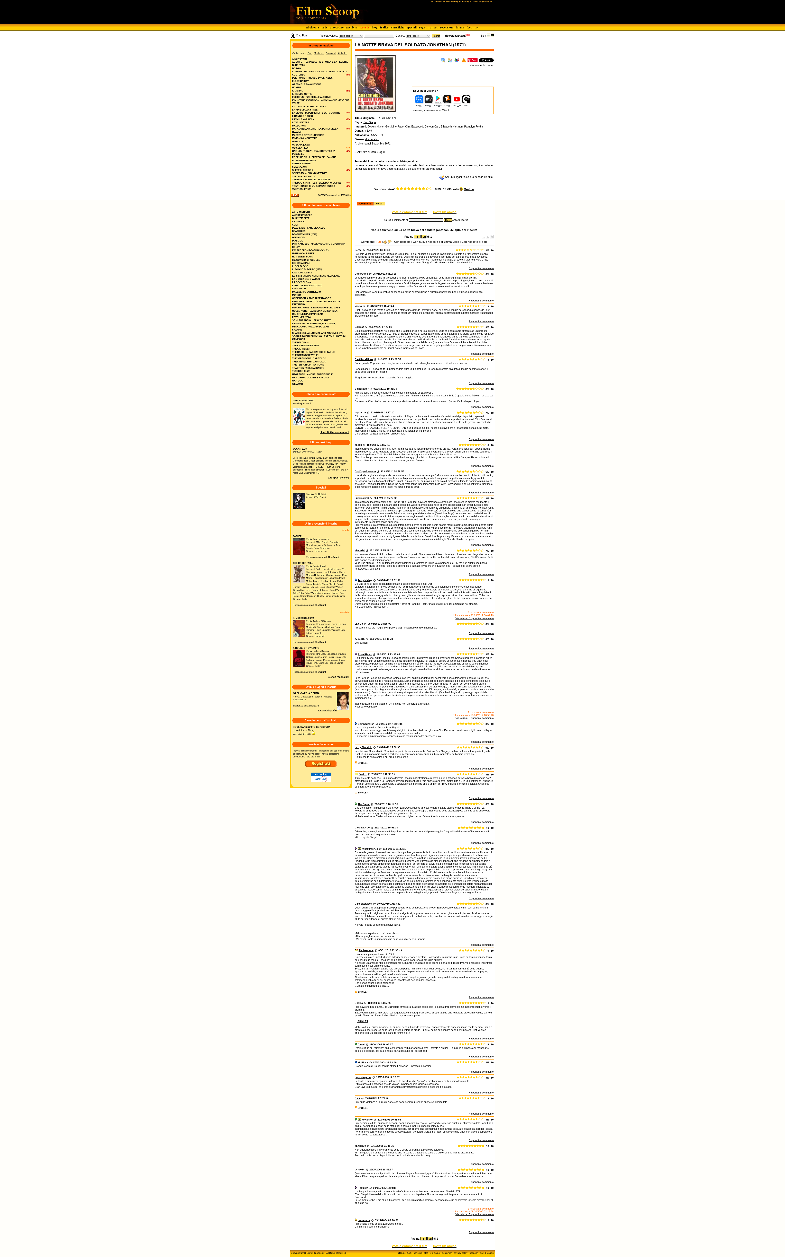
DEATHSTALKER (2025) (304, 234)
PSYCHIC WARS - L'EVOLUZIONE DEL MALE (316, 307)
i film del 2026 (405, 1253)
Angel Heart (365, 654)
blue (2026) (298, 65)
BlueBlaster (362, 388)
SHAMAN (297, 329)
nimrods (297, 141)
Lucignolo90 (362, 498)
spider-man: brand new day (309, 173)
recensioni (446, 27)
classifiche (397, 27)
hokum (296, 87)
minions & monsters (304, 138)
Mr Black (363, 1062)
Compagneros (366, 724)
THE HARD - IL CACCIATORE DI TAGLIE (313, 352)
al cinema (312, 27)
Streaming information (424, 110)
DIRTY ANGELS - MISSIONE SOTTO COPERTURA (318, 244)
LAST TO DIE (299, 288)
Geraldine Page (394, 126)
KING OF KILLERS (302, 272)
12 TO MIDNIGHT (301, 212)
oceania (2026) (301, 144)
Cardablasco (362, 827)
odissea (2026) (300, 148)
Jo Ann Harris (376, 126)
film (349, 195)
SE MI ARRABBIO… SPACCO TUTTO (312, 320)
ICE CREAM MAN (301, 263)
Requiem (363, 1188)
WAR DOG (297, 380)
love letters (300, 122)
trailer (384, 27)
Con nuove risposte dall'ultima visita (436, 241)
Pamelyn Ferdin (473, 126)
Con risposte (402, 241)
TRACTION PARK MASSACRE (308, 368)
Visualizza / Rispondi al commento (474, 618)
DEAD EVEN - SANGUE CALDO (308, 228)
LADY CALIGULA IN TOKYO (307, 285)
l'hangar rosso (302, 116)
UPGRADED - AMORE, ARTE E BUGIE (312, 374)
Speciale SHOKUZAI (316, 494)
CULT (295, 224)
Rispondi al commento (481, 268)
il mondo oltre (302, 94)
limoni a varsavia (303, 119)
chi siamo (435, 1253)
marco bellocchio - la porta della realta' (315, 130)
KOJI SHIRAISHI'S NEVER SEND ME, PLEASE (316, 276)
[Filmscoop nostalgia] (492, 35)
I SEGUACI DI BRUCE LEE (306, 260)
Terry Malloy (365, 580)
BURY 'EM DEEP (301, 218)
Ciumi (361, 1044)
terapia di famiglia (304, 176)
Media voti (319, 53)
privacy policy (461, 1253)
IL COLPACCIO (300, 266)
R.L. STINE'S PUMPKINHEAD (307, 314)
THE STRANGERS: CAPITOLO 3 (309, 361)
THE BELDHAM (300, 342)
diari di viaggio (487, 1253)
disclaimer (447, 1253)
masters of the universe (308, 135)
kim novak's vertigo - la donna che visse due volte (320, 102)
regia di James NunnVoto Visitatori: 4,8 (311, 730)
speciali (412, 27)
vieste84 (360, 550)
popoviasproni (363, 1077)
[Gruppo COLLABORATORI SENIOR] (356, 804)
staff (426, 1253)
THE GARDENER (301, 349)
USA (374, 135)
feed (469, 27)
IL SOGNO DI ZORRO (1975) (307, 269)
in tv (324, 27)
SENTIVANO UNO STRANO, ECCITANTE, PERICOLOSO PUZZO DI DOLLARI (313, 325)
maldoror (299, 125)
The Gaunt (364, 804)
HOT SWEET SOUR (302, 256)
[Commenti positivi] (385, 241)
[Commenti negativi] (390, 241)
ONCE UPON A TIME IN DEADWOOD (311, 298)
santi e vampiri (301, 163)
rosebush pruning (304, 160)
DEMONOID (298, 237)
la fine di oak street (305, 109)
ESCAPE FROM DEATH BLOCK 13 (310, 250)
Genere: (400, 35)
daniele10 (360, 1145)
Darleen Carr (432, 126)
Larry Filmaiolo (363, 747)
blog (375, 27)
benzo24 (359, 1169)
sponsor (474, 1253)
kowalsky (367, 1119)
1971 (459, 44)
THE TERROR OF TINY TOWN (308, 364)
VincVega (360, 306)
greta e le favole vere (306, 84)
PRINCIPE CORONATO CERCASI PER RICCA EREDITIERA (316, 303)
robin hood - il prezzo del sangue (314, 157)
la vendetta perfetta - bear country (316, 113)
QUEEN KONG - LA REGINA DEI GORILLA (315, 311)
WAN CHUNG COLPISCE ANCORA (310, 377)
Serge (358, 250)
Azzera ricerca (460, 220)
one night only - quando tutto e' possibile (313, 152)
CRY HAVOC (298, 221)
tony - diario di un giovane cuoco (313, 186)
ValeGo (359, 623)
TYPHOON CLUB (301, 371)
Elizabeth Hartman (452, 126)
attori (433, 27)
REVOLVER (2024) (301, 317)
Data (309, 53)
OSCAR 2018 (300, 449)
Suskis (363, 774)
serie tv (364, 27)
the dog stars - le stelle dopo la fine (316, 183)
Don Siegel (369, 122)
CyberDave (361, 273)
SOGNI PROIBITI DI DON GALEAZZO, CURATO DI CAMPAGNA (318, 338)
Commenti (365, 203)
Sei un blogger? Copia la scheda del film (469, 176)
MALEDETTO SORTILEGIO (306, 292)
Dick (357, 1098)
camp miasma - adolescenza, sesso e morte (319, 71)
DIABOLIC (297, 240)
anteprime (337, 27)
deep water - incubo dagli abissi (312, 78)
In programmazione (320, 45)
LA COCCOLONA (301, 282)
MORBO (296, 295)
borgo (296, 68)
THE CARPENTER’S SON (305, 345)
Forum (379, 203)
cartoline (418, 1253)
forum (460, 27)
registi (423, 27)
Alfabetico (342, 53)
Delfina (359, 1003)
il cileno (297, 90)
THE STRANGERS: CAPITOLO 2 (309, 358)
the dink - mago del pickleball (312, 179)
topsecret (360, 412)
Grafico (469, 189)
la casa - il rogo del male (309, 106)
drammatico (372, 139)
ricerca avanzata (455, 35)
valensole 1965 (301, 189)
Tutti (378, 241)
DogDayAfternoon (365, 471)
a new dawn (299, 59)
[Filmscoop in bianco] (488, 35)
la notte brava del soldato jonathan (403, 44)
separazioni (299, 167)
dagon (358, 444)
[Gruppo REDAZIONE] (356, 1220)
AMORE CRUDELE (302, 215)
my (477, 27)
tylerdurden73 (370, 848)
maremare (364, 1220)
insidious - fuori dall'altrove (311, 97)
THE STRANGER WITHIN (305, 355)
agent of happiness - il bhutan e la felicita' (320, 62)
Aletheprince (366, 950)
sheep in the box (302, 170)
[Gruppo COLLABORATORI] (356, 580)
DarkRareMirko (364, 359)
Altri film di (371, 151)
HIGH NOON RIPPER (303, 253)
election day (300, 81)
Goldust (359, 327)
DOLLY (296, 247)
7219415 (360, 639)
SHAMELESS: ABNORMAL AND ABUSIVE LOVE (317, 333)
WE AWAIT (297, 384)
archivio (351, 27)
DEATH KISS (298, 231)
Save (474, 60)
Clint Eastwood (414, 126)
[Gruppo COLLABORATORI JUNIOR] (356, 654)
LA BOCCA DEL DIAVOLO (306, 279)
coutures (298, 74)
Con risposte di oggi (474, 241)
